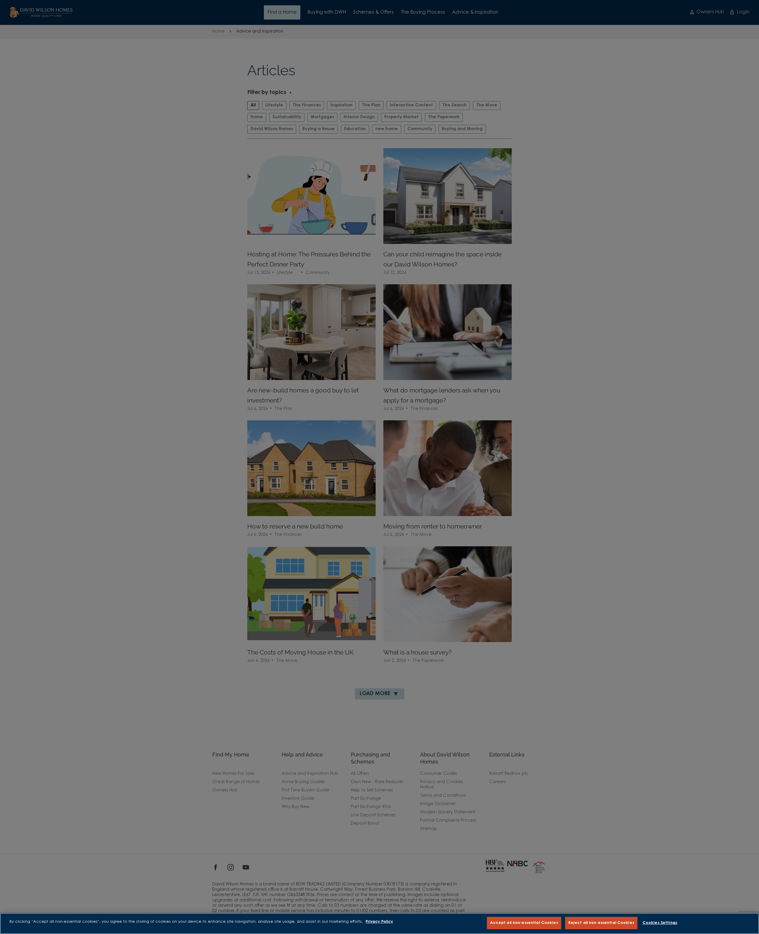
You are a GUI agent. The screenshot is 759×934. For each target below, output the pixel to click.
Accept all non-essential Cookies (524, 923)
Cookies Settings (659, 923)
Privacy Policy (379, 922)
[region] (379, 923)
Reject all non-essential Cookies (601, 923)
